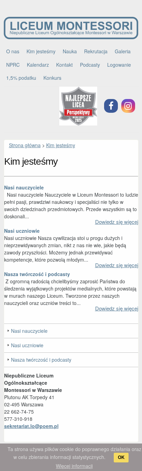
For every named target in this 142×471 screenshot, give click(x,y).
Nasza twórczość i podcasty (37, 274)
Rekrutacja (96, 51)
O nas (12, 51)
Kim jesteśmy (41, 51)
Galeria (123, 51)
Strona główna (25, 145)
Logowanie (119, 64)
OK (121, 457)
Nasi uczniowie (22, 230)
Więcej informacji (74, 465)
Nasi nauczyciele (24, 187)
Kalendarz (38, 64)
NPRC (13, 64)
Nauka (70, 51)
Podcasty (90, 64)
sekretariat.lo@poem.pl (31, 426)
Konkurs (52, 77)
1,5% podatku (21, 77)
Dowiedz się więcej (116, 221)
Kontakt (64, 64)
